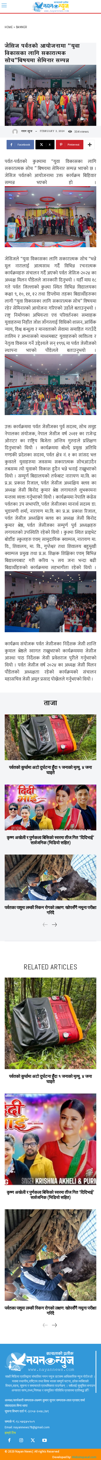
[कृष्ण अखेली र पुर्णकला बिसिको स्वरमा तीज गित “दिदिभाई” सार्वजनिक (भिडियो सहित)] (50, 807)
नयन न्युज (26, 132)
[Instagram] (21, 1441)
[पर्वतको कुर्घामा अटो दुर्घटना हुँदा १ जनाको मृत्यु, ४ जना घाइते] (50, 737)
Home (9, 27)
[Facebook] (9, 1441)
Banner (21, 27)
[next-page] (54, 925)
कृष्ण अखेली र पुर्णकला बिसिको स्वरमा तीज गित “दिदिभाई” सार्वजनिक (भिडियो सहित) (50, 840)
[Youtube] (44, 1441)
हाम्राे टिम (10, 1433)
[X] (33, 1441)
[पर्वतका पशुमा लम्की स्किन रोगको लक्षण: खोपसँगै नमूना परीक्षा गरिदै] (50, 877)
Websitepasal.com (84, 1457)
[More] (90, 144)
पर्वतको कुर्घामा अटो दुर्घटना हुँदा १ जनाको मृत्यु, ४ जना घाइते (50, 769)
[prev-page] (45, 925)
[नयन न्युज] (16, 132)
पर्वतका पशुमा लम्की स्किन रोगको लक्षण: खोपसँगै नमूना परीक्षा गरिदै (50, 910)
